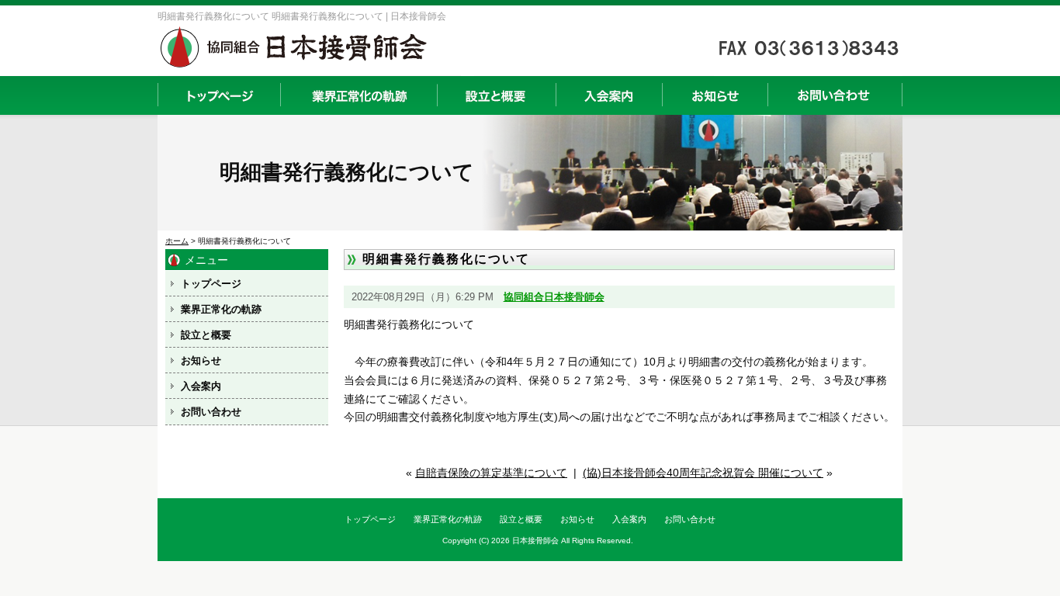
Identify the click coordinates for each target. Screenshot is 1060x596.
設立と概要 (496, 95)
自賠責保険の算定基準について (491, 472)
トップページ (219, 95)
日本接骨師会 (535, 540)
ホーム (177, 241)
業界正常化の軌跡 (358, 95)
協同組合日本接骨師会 (554, 297)
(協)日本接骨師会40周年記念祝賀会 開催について (703, 472)
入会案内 (609, 95)
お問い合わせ (834, 95)
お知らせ (714, 95)
